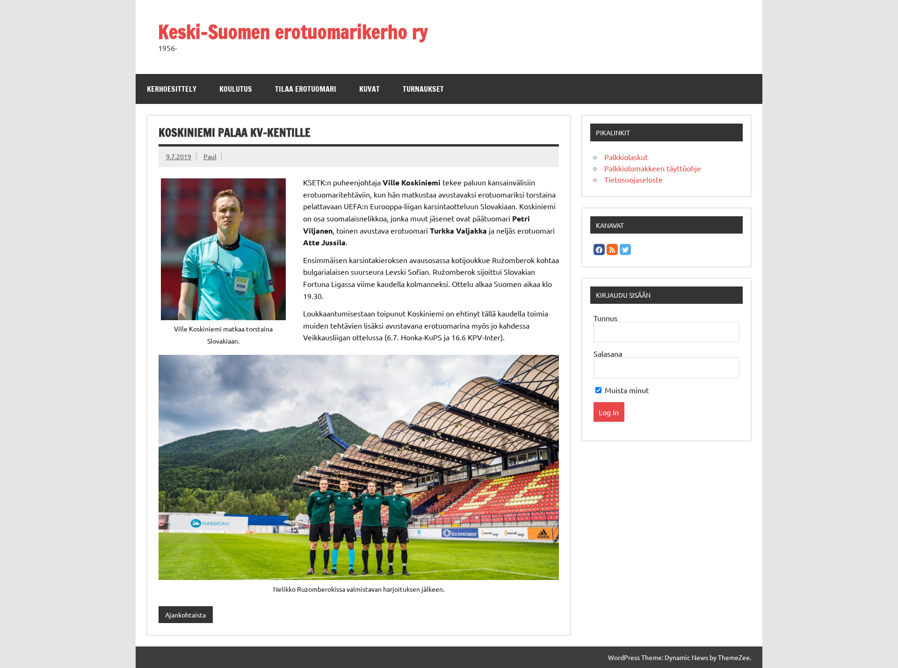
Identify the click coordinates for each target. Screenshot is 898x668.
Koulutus (235, 89)
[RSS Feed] (612, 249)
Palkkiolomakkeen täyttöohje (652, 168)
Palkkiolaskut (626, 156)
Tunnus (605, 318)
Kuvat (369, 89)
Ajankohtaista (185, 614)
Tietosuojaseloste (633, 179)
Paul (210, 156)
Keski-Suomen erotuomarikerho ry (293, 31)
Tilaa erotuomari (305, 89)
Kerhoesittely (171, 89)
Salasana (608, 353)
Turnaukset (423, 89)
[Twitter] (625, 249)
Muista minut (626, 390)
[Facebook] (599, 249)
